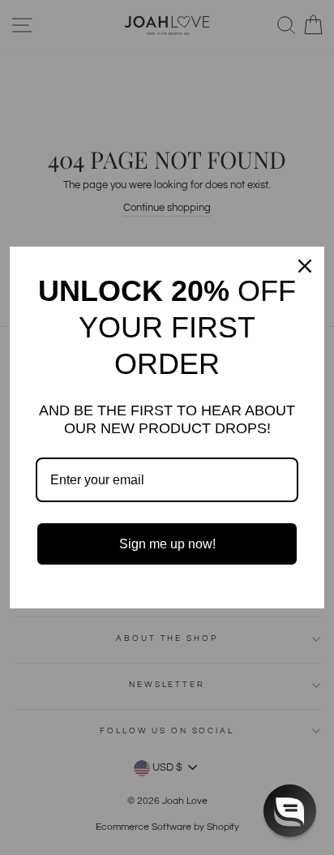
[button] (289, 810)
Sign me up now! (167, 544)
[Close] (304, 266)
